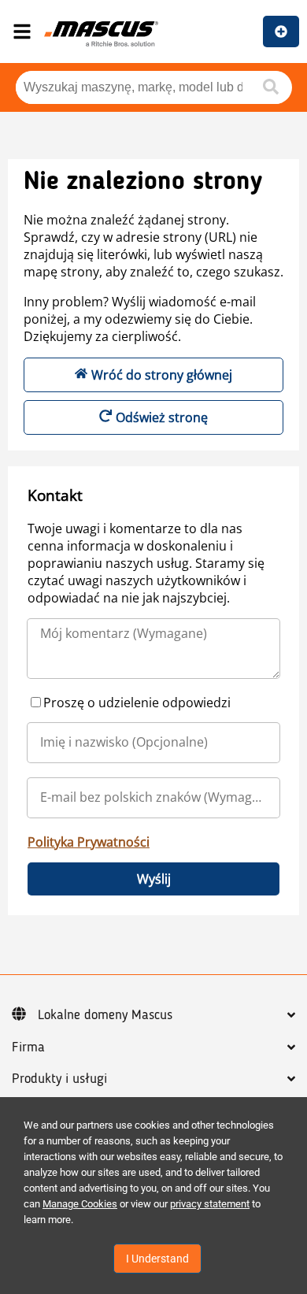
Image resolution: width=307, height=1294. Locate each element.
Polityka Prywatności (89, 842)
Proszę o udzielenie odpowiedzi (137, 702)
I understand (157, 1258)
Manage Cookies (80, 1204)
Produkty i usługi (59, 1079)
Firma (28, 1047)
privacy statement (210, 1204)
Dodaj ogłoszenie (281, 31)
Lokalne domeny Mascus (105, 1015)
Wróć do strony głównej (161, 375)
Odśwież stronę (162, 417)
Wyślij (154, 879)
